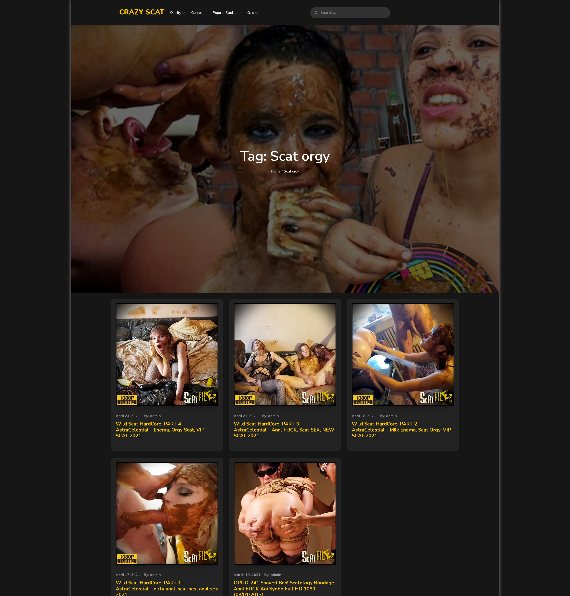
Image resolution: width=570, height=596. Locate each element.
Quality (175, 12)
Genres (197, 12)
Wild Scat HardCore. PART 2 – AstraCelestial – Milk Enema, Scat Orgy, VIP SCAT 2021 (401, 430)
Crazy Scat (141, 12)
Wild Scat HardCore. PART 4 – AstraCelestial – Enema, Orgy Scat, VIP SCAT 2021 (160, 430)
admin (155, 415)
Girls (250, 12)
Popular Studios (225, 12)
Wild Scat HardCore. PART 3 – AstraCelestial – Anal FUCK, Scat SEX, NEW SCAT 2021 (284, 430)
